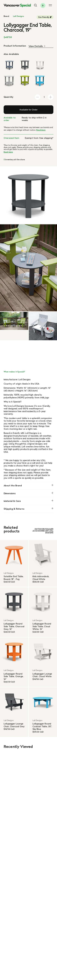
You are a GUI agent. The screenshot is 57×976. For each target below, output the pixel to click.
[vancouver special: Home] (17, 5)
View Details (36, 46)
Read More (40, 130)
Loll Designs (18, 16)
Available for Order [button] (28, 109)
